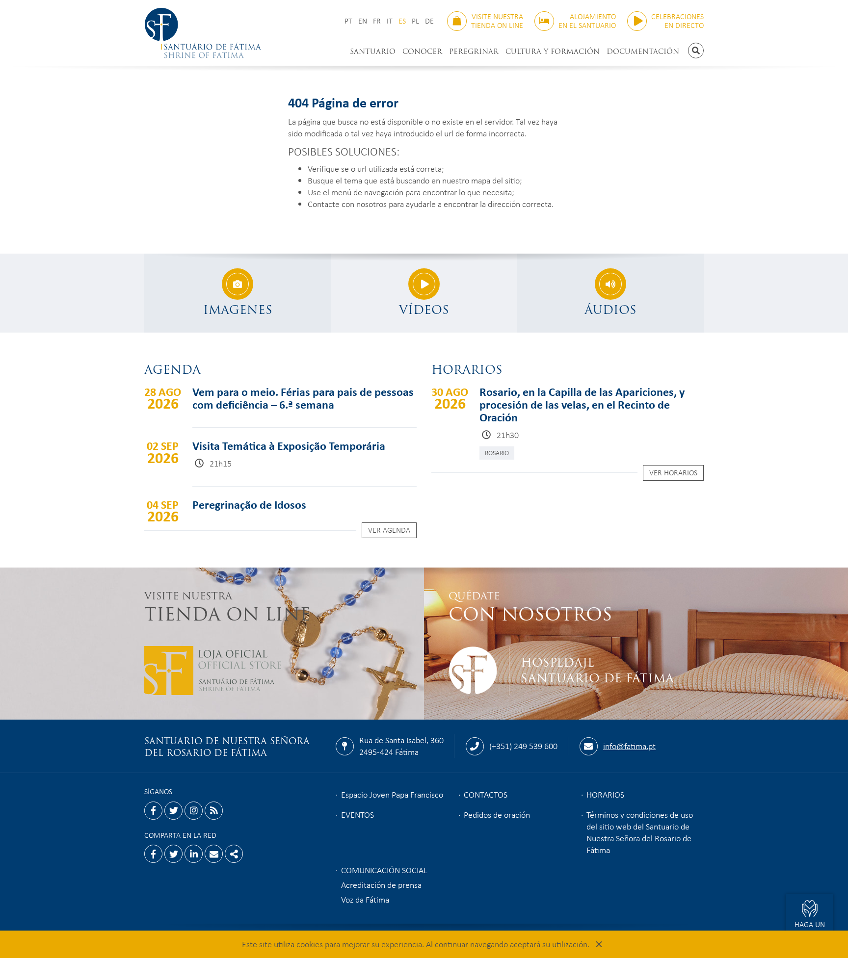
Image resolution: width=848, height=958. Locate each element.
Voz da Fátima (365, 899)
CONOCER (422, 51)
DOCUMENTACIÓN (643, 51)
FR (377, 21)
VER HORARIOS (673, 472)
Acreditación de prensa (381, 884)
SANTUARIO (373, 51)
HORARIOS (605, 794)
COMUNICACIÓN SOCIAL (384, 870)
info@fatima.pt (629, 745)
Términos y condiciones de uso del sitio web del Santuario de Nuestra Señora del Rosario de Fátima (639, 831)
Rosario (497, 452)
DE (429, 21)
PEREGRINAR (474, 51)
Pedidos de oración (497, 814)
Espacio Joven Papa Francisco (392, 794)
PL (415, 21)
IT (390, 21)
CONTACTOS (485, 794)
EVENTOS (357, 814)
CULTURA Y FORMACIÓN (552, 51)
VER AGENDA (389, 529)
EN (362, 21)
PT (348, 21)
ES (402, 21)
